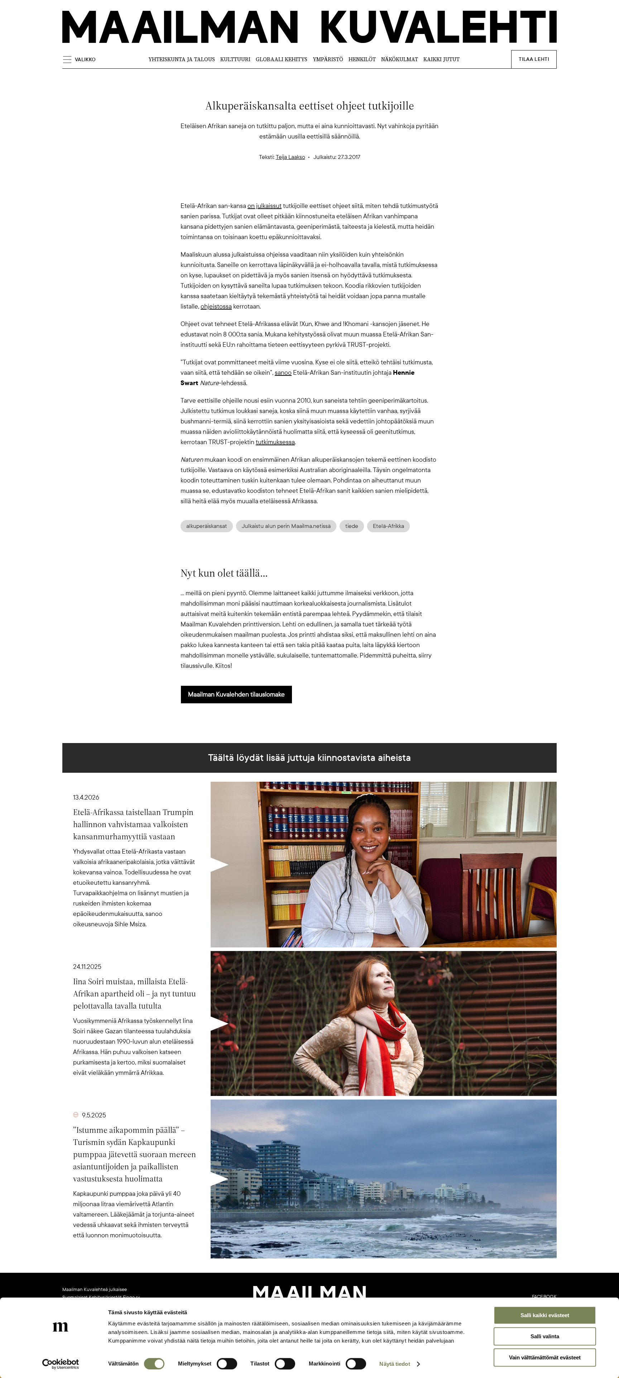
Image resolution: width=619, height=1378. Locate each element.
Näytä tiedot (394, 1364)
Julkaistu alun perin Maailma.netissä (286, 526)
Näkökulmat (399, 59)
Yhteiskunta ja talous (181, 59)
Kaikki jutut (441, 59)
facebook (544, 1297)
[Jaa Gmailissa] (298, 188)
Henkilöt (362, 59)
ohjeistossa (216, 306)
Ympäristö (328, 59)
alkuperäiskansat (206, 526)
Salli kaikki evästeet (544, 1315)
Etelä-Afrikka (388, 526)
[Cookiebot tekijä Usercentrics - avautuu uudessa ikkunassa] (60, 1364)
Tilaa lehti (534, 59)
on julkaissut (265, 206)
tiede (351, 526)
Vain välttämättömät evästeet (545, 1357)
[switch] (227, 1363)
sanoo (283, 372)
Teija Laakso (290, 157)
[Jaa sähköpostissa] (344, 188)
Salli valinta (545, 1336)
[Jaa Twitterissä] (275, 188)
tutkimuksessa (275, 442)
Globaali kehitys (281, 59)
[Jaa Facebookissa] (321, 188)
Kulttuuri (235, 59)
